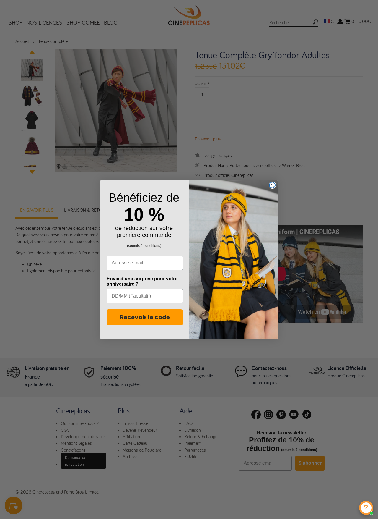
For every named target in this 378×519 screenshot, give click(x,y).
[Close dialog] (272, 185)
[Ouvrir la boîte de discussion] (366, 508)
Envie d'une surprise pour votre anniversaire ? (142, 281)
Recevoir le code (145, 317)
